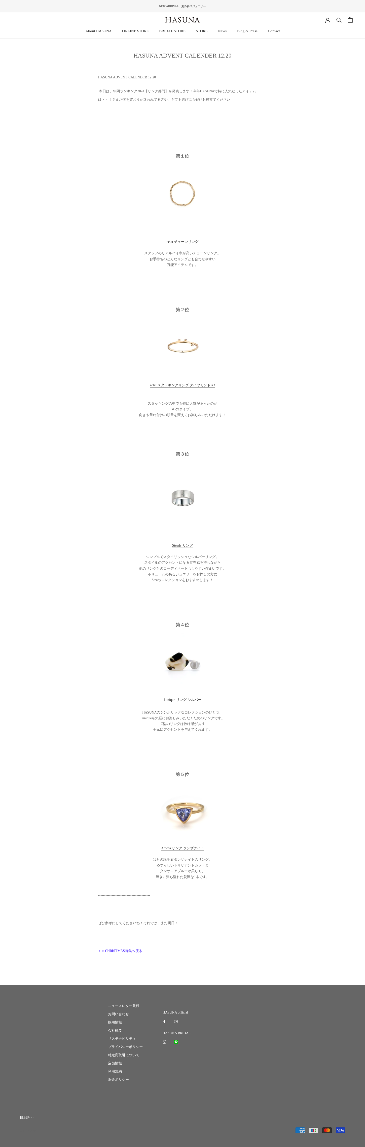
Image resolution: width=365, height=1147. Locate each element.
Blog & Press (247, 31)
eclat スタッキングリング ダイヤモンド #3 (182, 385)
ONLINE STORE (135, 31)
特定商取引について (123, 1055)
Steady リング (182, 545)
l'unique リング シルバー (182, 700)
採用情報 (115, 1022)
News (222, 31)
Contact (274, 31)
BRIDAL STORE (172, 31)
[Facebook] (164, 1021)
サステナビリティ (122, 1039)
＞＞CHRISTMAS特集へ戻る (120, 951)
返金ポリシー (118, 1079)
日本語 (25, 1117)
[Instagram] (176, 1021)
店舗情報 (115, 1063)
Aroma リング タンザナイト (182, 848)
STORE (202, 31)
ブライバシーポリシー (125, 1047)
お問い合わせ (118, 1014)
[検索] (339, 19)
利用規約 (115, 1071)
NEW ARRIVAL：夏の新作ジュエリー (182, 6)
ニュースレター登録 (123, 1006)
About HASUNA (98, 31)
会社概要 (115, 1030)
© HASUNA (28, 1131)
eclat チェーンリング (182, 242)
